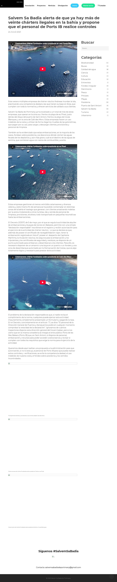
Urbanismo (86, 115)
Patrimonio (86, 89)
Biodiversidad (87, 63)
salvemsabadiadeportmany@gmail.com (63, 567)
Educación (86, 79)
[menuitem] (102, 5)
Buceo (84, 66)
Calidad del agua (88, 69)
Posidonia (85, 102)
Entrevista (86, 82)
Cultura (84, 76)
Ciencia (84, 73)
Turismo (85, 112)
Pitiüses (85, 96)
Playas (84, 99)
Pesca (84, 92)
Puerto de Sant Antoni (91, 105)
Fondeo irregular (88, 86)
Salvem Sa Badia (88, 109)
